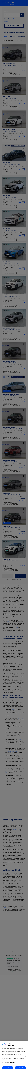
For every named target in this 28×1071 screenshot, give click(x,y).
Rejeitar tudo (7, 1067)
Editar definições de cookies (8, 1062)
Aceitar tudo (20, 1067)
